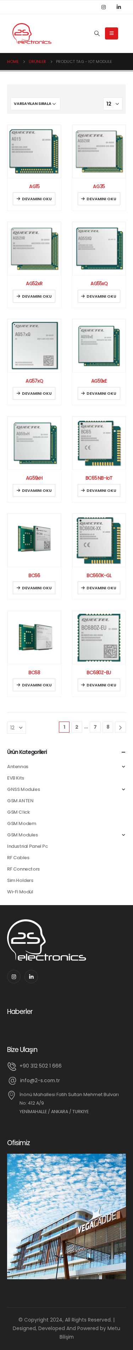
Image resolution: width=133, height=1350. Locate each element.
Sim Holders (20, 880)
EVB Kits (15, 778)
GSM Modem (21, 823)
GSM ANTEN (20, 800)
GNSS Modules (23, 789)
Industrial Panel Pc (27, 846)
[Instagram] (103, 7)
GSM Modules (22, 834)
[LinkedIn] (119, 7)
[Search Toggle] (97, 33)
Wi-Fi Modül (20, 891)
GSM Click (18, 812)
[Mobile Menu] (111, 33)
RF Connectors (23, 869)
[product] (34, 151)
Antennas (17, 766)
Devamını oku (37, 199)
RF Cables (18, 857)
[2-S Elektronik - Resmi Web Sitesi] (31, 33)
